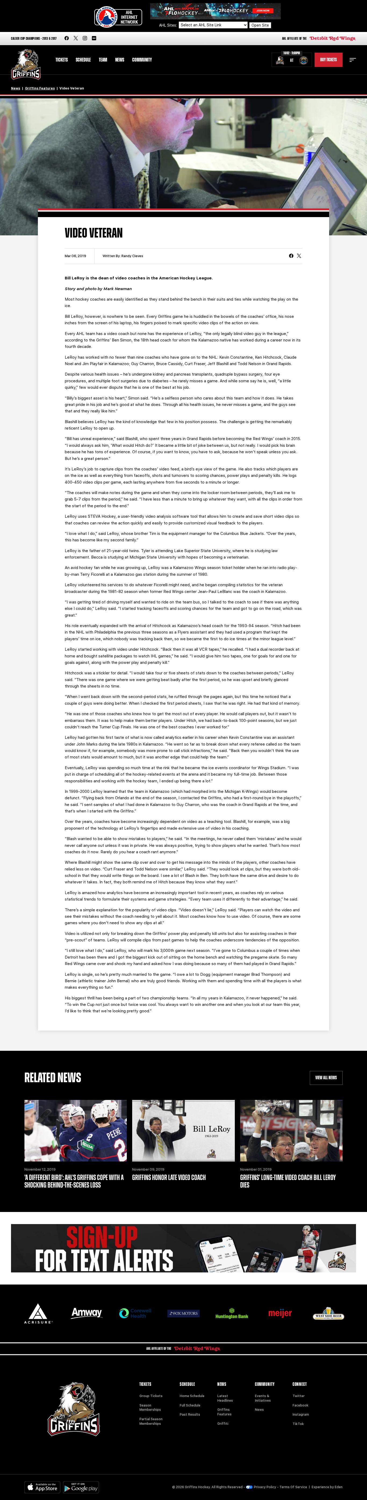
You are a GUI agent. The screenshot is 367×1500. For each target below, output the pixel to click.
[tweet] (299, 256)
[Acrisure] (38, 1313)
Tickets (62, 60)
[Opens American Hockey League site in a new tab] (118, 17)
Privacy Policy (265, 1487)
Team (103, 60)
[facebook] (66, 38)
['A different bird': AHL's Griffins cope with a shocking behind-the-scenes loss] (75, 1130)
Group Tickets (151, 1396)
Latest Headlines (225, 1398)
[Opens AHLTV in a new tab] (215, 10)
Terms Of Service (293, 1487)
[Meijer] (280, 1313)
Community (142, 60)
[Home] (26, 64)
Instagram (301, 1414)
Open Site (260, 25)
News (119, 60)
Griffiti (222, 1424)
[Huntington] (232, 1313)
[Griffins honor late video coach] (183, 1130)
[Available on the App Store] (42, 1487)
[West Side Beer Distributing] (328, 1313)
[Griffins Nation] (183, 1248)
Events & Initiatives (263, 1398)
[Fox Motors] (183, 1313)
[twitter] (76, 38)
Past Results (190, 1414)
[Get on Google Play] (81, 1487)
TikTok (298, 1424)
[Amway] (87, 1313)
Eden (339, 1487)
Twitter (299, 1396)
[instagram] (85, 38)
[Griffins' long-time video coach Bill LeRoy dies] (291, 1130)
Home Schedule (192, 1396)
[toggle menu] (353, 60)
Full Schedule (190, 1405)
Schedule (83, 60)
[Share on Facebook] (291, 256)
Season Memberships (150, 1408)
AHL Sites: (168, 25)
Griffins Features (40, 88)
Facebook (300, 1405)
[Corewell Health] (135, 1313)
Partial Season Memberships (151, 1421)
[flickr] (94, 38)
